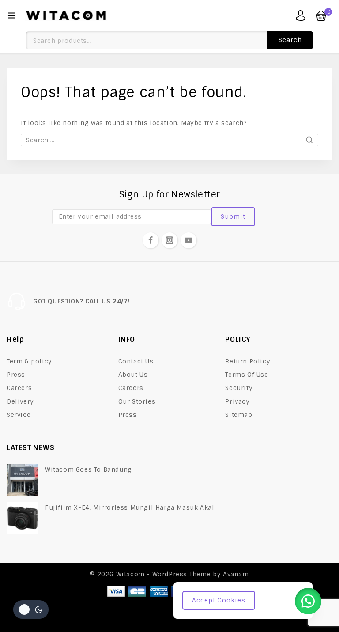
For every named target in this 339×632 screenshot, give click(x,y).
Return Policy (247, 361)
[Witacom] (66, 15)
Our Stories (137, 401)
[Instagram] (169, 240)
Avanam (236, 574)
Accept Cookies (218, 600)
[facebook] (150, 240)
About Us (133, 374)
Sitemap (238, 415)
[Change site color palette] (31, 609)
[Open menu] (11, 15)
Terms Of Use (246, 374)
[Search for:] (169, 140)
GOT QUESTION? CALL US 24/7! (81, 301)
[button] (308, 601)
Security (238, 388)
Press (16, 374)
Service (18, 415)
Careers (19, 388)
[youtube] (188, 240)
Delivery (20, 401)
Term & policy (29, 361)
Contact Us (136, 361)
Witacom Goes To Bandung (88, 469)
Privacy (237, 401)
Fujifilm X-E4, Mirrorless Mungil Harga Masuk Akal (129, 507)
